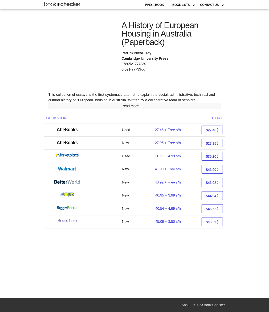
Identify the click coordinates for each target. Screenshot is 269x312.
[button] (134, 106)
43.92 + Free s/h (168, 182)
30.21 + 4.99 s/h (168, 156)
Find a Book (154, 5)
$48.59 (212, 222)
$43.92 (212, 183)
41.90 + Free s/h (168, 169)
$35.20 (212, 156)
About (186, 305)
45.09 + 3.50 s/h (168, 222)
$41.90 (212, 170)
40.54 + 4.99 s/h (168, 209)
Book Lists (181, 5)
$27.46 (212, 130)
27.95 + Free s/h (168, 143)
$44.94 (212, 196)
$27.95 (212, 143)
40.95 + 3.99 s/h (168, 195)
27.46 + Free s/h (168, 130)
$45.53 (212, 209)
